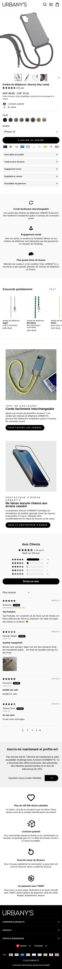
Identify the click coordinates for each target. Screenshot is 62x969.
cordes (9, 416)
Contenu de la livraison (14, 162)
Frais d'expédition (22, 96)
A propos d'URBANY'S (13, 922)
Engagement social (12, 169)
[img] (9, 601)
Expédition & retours (13, 176)
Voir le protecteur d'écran (28, 525)
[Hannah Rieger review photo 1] (10, 664)
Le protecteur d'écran (16, 510)
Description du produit (14, 155)
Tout (52, 289)
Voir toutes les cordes (25, 427)
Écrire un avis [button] (31, 581)
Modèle (6, 126)
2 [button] (27, 730)
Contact (7, 930)
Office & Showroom (13, 938)
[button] (9, 88)
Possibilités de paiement (15, 184)
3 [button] (32, 730)
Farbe (5, 115)
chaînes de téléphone (27, 416)
